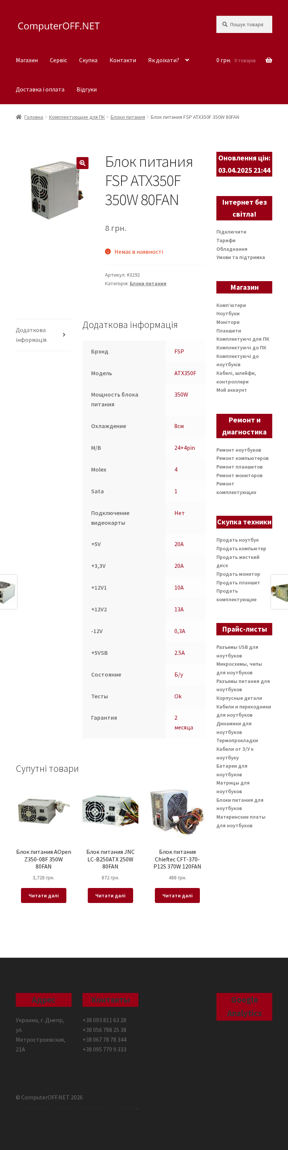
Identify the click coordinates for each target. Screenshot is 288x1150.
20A (179, 544)
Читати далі (43, 895)
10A (179, 587)
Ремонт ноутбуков (238, 449)
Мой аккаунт (231, 389)
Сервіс (58, 60)
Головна (33, 117)
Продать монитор (238, 574)
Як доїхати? (163, 60)
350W (181, 394)
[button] (82, 163)
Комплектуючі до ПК (241, 347)
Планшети (228, 330)
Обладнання (232, 249)
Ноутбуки (228, 313)
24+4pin (184, 447)
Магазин (27, 60)
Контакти (123, 60)
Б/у (178, 674)
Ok (178, 696)
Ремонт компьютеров (242, 458)
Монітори (228, 322)
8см (179, 426)
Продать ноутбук (237, 539)
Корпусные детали (239, 698)
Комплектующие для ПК (77, 117)
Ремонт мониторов (239, 475)
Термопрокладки (237, 740)
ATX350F (185, 373)
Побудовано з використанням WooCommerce (76, 1107)
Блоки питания (128, 117)
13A (179, 609)
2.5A (179, 652)
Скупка (88, 60)
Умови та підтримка (240, 257)
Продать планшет (238, 582)
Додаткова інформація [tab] (31, 334)
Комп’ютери (231, 305)
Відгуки (86, 89)
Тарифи (226, 240)
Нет (179, 513)
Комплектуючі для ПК (242, 338)
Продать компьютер (241, 548)
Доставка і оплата (40, 89)
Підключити (231, 231)
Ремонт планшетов (239, 466)
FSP (179, 351)
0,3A (179, 631)
